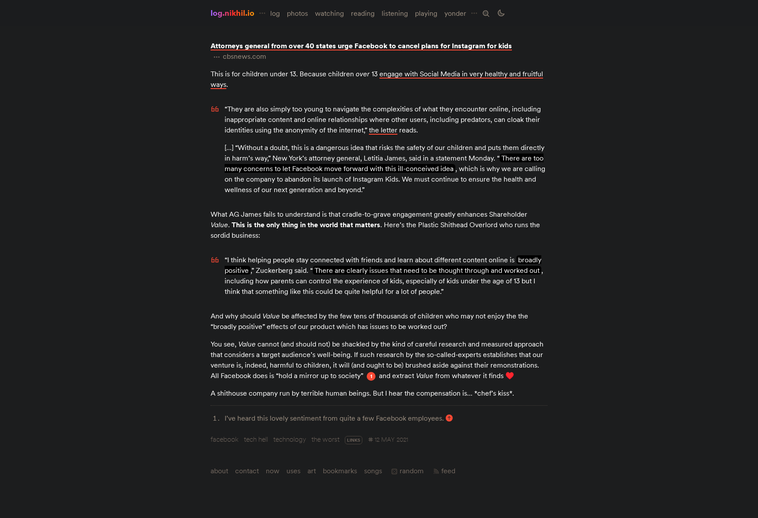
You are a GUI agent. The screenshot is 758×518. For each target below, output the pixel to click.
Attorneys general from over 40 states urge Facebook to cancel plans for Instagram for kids (361, 45)
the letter (383, 129)
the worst (325, 439)
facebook (225, 439)
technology (289, 439)
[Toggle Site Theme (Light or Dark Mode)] (501, 13)
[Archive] (486, 14)
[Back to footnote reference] (449, 418)
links (353, 440)
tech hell (256, 439)
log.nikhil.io (232, 13)
